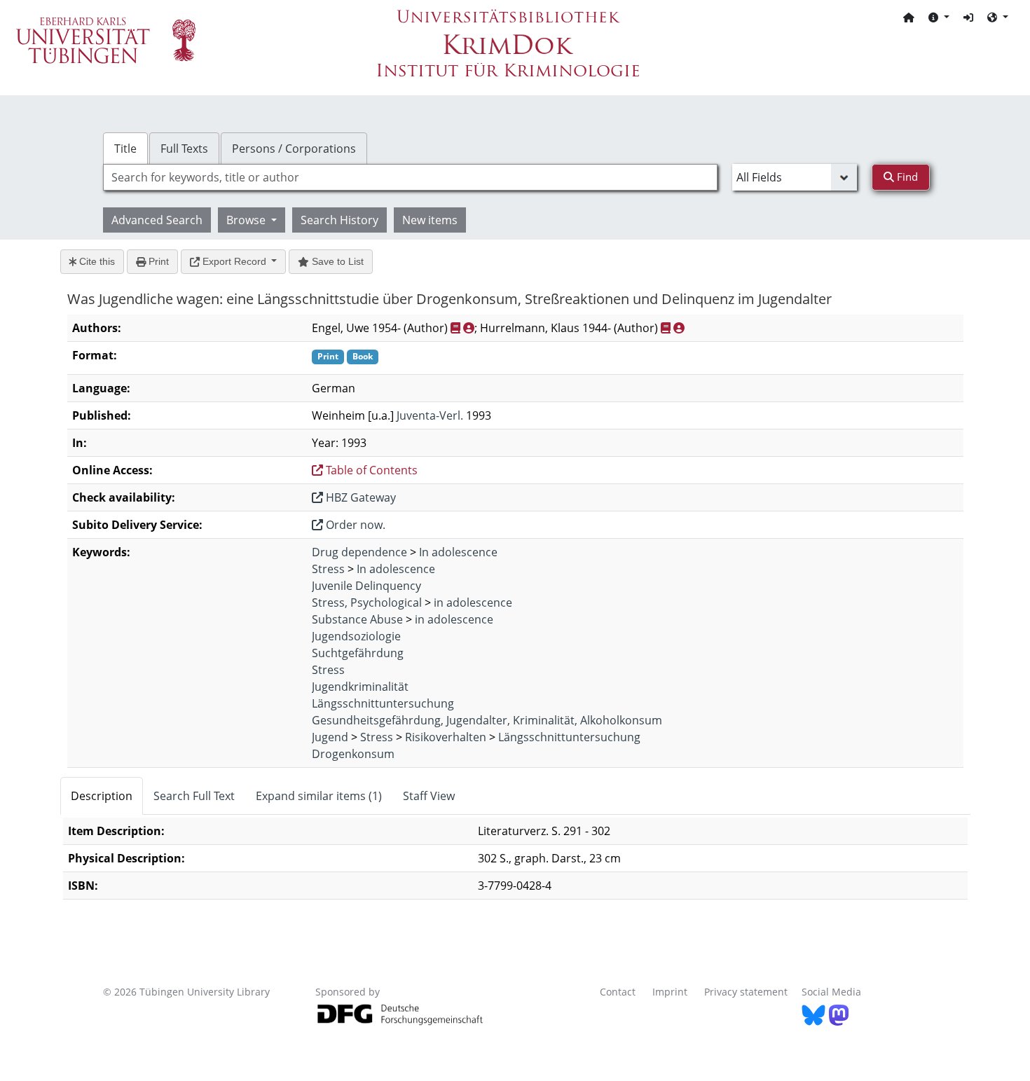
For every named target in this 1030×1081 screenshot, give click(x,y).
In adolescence (458, 552)
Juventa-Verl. (430, 415)
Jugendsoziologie (356, 636)
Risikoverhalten (445, 737)
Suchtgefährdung (358, 653)
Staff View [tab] (429, 796)
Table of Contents (370, 470)
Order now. (354, 524)
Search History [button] (339, 220)
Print (157, 261)
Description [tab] (101, 796)
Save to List (336, 261)
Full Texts (184, 148)
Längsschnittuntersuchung (383, 703)
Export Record (234, 261)
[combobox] (410, 177)
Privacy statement (746, 991)
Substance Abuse (357, 619)
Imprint (669, 991)
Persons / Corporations (294, 148)
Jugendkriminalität (360, 686)
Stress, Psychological (367, 602)
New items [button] (430, 220)
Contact (618, 991)
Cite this (95, 261)
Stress (328, 569)
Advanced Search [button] (156, 220)
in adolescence (473, 602)
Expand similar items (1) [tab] (319, 796)
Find (906, 177)
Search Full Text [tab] (194, 796)
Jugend (330, 737)
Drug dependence (359, 552)
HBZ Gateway (359, 497)
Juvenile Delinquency (366, 585)
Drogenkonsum (353, 754)
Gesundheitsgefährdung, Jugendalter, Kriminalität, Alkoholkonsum (487, 720)
